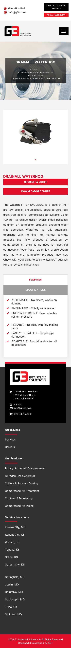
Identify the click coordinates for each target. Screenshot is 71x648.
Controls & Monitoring (19, 498)
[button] (35, 159)
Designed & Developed (31, 643)
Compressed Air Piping (19, 505)
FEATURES (35, 279)
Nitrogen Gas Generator (20, 476)
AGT (50, 643)
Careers (10, 447)
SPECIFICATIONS (35, 289)
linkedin (18, 404)
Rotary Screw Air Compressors (24, 468)
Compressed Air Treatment (22, 491)
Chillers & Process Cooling (21, 483)
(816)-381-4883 (16, 8)
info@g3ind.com (18, 12)
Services (10, 439)
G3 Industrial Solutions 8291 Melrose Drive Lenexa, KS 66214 (26, 395)
